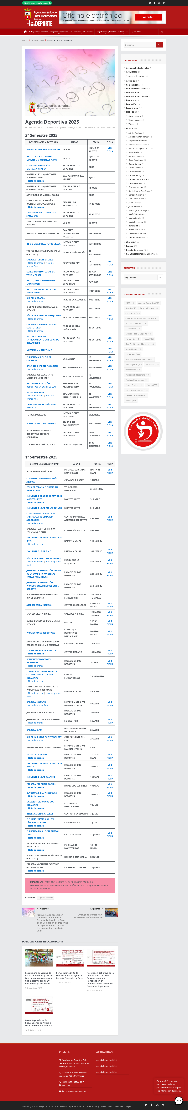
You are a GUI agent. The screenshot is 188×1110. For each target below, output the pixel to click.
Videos (131, 124)
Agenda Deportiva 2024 (106, 1072)
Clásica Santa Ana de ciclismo (141, 318)
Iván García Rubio (136, 198)
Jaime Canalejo (135, 202)
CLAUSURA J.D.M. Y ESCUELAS (41, 792)
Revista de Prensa (135, 395)
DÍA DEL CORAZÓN (35, 298)
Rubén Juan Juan (136, 229)
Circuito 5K (132, 313)
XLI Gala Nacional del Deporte (140, 254)
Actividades (131, 72)
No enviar (152, 364)
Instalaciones (123, 32)
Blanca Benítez (135, 164)
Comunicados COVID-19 (137, 96)
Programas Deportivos (59, 32)
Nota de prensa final (38, 705)
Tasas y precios (135, 120)
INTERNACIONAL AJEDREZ (39, 813)
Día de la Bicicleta (136, 323)
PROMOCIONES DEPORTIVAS (40, 632)
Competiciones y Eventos (106, 32)
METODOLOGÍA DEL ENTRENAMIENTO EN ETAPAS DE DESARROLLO (42, 339)
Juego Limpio (132, 108)
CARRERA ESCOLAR (36, 701)
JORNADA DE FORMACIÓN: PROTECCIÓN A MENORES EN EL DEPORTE (42, 586)
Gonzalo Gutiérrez (136, 194)
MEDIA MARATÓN (35, 392)
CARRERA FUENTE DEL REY (39, 259)
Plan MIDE (131, 242)
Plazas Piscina (133, 385)
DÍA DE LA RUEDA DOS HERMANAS (43, 558)
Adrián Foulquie (135, 133)
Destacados (131, 100)
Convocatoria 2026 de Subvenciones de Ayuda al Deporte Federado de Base (69, 975)
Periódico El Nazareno (137, 375)
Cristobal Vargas (136, 187)
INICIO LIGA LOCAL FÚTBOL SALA (43, 243)
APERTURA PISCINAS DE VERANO (43, 149)
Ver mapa (70, 1066)
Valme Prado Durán (137, 237)
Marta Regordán (136, 222)
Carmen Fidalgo (135, 175)
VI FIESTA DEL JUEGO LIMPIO (41, 423)
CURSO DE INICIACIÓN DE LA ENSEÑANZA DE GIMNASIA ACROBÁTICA (41, 517)
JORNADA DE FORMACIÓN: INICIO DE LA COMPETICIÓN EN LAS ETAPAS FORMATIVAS (43, 573)
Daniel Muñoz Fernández (139, 191)
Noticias (77, 127)
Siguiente (95, 908)
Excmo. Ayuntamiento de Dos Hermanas (80, 1106)
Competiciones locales (136, 88)
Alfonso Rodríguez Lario (139, 148)
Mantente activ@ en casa (139, 359)
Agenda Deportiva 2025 (106, 1066)
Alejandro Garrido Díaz (138, 140)
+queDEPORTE (136, 32)
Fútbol (148, 339)
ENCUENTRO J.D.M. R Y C (38, 551)
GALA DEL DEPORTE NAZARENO (42, 366)
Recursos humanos (136, 390)
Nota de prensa (36, 180)
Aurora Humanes (136, 156)
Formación (131, 104)
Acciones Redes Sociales (137, 68)
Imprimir (91, 127)
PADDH (129, 128)
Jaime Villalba (134, 206)
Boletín (130, 308)
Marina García (135, 218)
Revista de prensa (134, 250)
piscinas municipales (136, 380)
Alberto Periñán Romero (139, 136)
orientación (132, 369)
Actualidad (53, 127)
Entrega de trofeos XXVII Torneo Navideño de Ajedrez (88, 916)
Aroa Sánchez (134, 152)
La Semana (132, 354)
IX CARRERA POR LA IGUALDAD (42, 650)
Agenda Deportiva (65, 127)
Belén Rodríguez (136, 160)
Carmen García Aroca (138, 179)
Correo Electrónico (107, 127)
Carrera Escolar (149, 308)
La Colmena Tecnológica (120, 1106)
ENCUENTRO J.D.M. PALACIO (40, 777)
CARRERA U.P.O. (34, 729)
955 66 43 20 (67, 1082)
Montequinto (133, 364)
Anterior (44, 908)
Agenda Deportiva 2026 (106, 1060)
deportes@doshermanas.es (74, 1091)
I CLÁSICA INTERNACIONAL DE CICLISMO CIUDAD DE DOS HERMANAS (41, 674)
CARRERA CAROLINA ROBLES (41, 784)
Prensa (129, 246)
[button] (179, 1101)
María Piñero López (137, 214)
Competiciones (133, 85)
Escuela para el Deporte (138, 334)
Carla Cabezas (135, 167)
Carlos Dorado (135, 171)
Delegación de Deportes (38, 32)
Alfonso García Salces (138, 144)
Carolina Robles (135, 183)
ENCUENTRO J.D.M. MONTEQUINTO (44, 508)
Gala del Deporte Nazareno (139, 344)
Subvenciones (135, 116)
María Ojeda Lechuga (138, 210)
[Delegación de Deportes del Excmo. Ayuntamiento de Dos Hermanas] (38, 1059)
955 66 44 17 (79, 1082)
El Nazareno (133, 328)
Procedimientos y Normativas (81, 32)
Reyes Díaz (133, 225)
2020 (129, 303)
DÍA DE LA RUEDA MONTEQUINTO (43, 315)
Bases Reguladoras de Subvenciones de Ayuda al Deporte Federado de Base (38, 1023)
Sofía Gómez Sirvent (137, 233)
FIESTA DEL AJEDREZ (36, 754)
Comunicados (132, 92)
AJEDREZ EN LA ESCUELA (39, 605)
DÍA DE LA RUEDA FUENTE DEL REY (44, 737)
